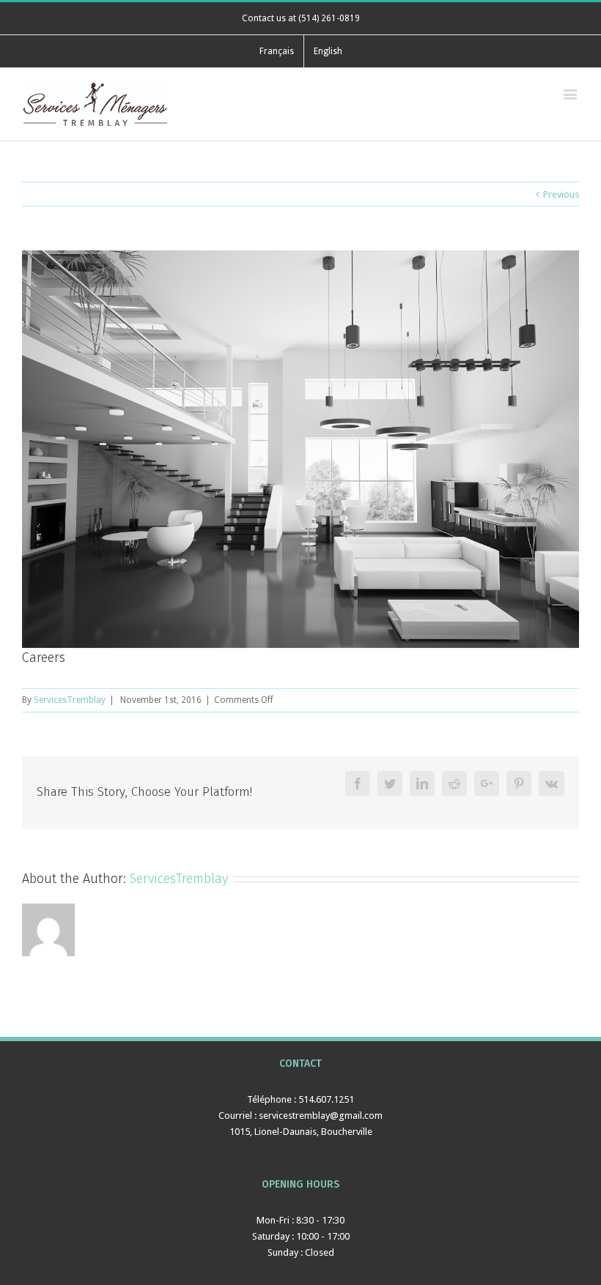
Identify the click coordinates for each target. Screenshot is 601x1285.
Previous (561, 194)
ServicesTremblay (70, 700)
